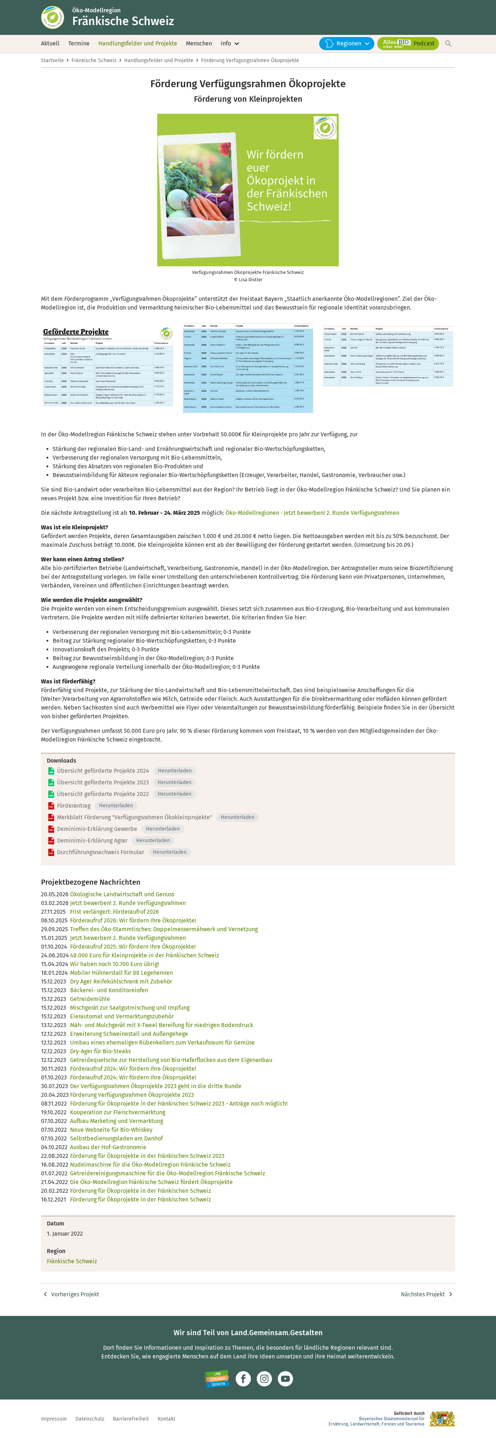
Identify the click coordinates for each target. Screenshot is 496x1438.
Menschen (199, 43)
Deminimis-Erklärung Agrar (92, 840)
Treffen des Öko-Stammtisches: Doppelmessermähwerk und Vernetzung (164, 929)
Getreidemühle (90, 998)
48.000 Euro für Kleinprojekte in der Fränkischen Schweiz (144, 955)
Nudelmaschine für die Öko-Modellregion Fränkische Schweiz (150, 1164)
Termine (79, 43)
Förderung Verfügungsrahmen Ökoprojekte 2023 (132, 1094)
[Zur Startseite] (56, 17)
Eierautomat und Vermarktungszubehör (122, 1016)
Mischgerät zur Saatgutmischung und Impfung (130, 1007)
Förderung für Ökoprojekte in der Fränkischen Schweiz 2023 (147, 1155)
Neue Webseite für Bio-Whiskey (111, 1129)
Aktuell (50, 43)
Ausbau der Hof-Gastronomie (108, 1147)
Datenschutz (90, 1419)
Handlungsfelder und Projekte (137, 43)
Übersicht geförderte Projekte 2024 (103, 770)
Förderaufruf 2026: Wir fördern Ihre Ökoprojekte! (133, 920)
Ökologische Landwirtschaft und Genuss (122, 894)
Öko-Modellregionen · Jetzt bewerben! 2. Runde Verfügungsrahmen (312, 512)
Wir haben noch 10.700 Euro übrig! (114, 964)
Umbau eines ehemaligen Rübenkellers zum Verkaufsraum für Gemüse (162, 1042)
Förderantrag (73, 805)
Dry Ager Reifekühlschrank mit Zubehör (121, 981)
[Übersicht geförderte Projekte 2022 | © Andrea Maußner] (388, 371)
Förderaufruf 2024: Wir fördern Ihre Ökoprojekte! (133, 1068)
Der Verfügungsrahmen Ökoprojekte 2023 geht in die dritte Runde (155, 1086)
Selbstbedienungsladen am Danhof (116, 1138)
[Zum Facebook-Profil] (243, 1378)
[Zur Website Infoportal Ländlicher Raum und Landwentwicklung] (216, 1379)
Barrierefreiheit (131, 1419)
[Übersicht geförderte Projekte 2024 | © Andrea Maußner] (108, 371)
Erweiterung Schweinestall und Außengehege (129, 1033)
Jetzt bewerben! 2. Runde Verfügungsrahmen (128, 903)
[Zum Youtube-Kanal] (285, 1378)
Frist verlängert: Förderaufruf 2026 (114, 911)
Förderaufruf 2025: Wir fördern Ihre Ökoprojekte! (133, 946)
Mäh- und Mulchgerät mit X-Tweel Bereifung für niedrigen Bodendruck (161, 1025)
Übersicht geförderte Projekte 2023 (103, 782)
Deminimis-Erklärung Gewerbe (97, 828)
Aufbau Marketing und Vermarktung (116, 1121)
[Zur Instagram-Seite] (264, 1378)
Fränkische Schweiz (94, 60)
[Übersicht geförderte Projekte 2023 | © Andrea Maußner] (248, 371)
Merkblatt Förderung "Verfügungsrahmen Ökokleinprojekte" (134, 817)
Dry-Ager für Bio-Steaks (100, 1051)
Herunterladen (175, 771)
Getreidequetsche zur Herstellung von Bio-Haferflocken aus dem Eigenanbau (171, 1060)
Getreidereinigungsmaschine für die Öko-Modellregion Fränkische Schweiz (167, 1173)
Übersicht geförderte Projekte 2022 (103, 794)
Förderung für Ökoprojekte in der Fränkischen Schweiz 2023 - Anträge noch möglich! (179, 1103)
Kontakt (166, 1419)
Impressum (54, 1419)
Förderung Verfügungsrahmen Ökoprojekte (250, 60)
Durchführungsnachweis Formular (100, 852)
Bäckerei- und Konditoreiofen (109, 990)
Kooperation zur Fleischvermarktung (117, 1112)
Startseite (52, 60)
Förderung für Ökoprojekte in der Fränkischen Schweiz (140, 1190)
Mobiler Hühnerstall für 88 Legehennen (121, 972)
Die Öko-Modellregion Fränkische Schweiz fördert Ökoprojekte (151, 1182)
